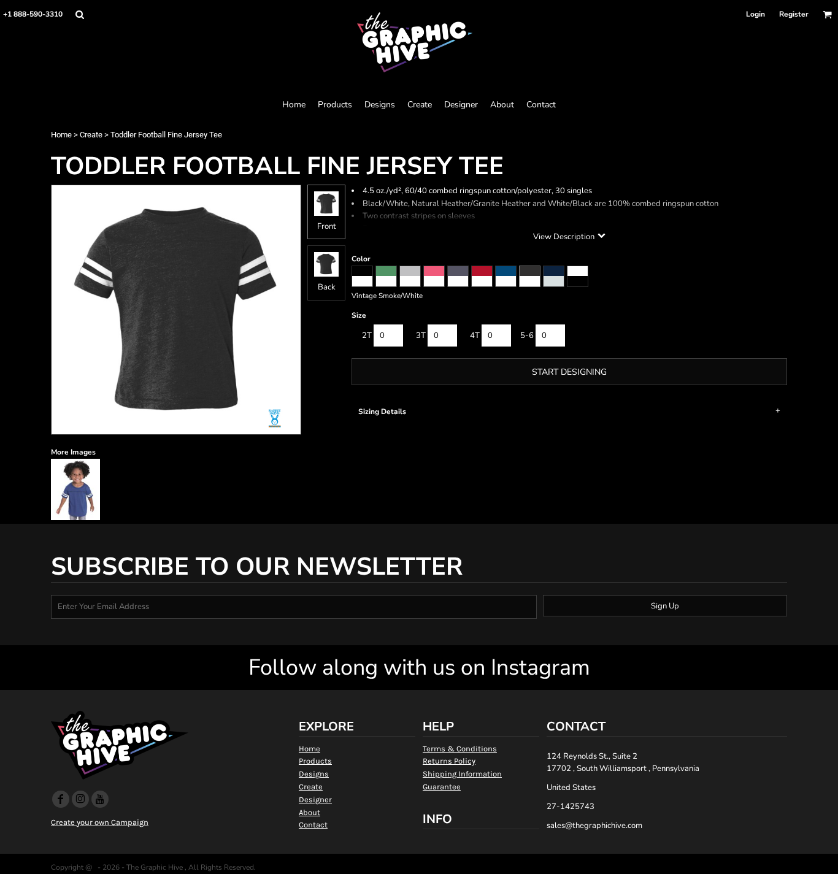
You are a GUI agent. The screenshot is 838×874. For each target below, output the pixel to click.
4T (475, 335)
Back (327, 287)
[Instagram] (80, 799)
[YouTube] (100, 799)
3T (421, 335)
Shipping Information (462, 773)
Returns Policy (449, 760)
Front (326, 226)
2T (367, 335)
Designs (314, 773)
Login (755, 14)
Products (315, 760)
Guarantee (442, 786)
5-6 (527, 335)
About (309, 812)
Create (91, 134)
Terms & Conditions (460, 748)
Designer (315, 799)
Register (794, 14)
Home (61, 134)
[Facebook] (60, 799)
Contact (313, 824)
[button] (79, 14)
